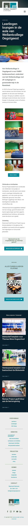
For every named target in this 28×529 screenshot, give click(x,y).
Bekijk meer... (13, 175)
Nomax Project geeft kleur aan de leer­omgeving (13, 400)
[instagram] (11, 511)
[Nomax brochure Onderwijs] (14, 273)
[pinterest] (14, 511)
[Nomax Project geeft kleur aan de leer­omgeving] (14, 381)
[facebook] (7, 511)
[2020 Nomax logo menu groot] (10, 2)
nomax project (16, 517)
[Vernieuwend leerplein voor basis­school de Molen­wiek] (14, 350)
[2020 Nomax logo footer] (14, 499)
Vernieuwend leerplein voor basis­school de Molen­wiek (13, 369)
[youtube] (17, 511)
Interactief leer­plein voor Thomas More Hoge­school (13, 338)
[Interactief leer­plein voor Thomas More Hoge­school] (14, 319)
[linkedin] (20, 511)
